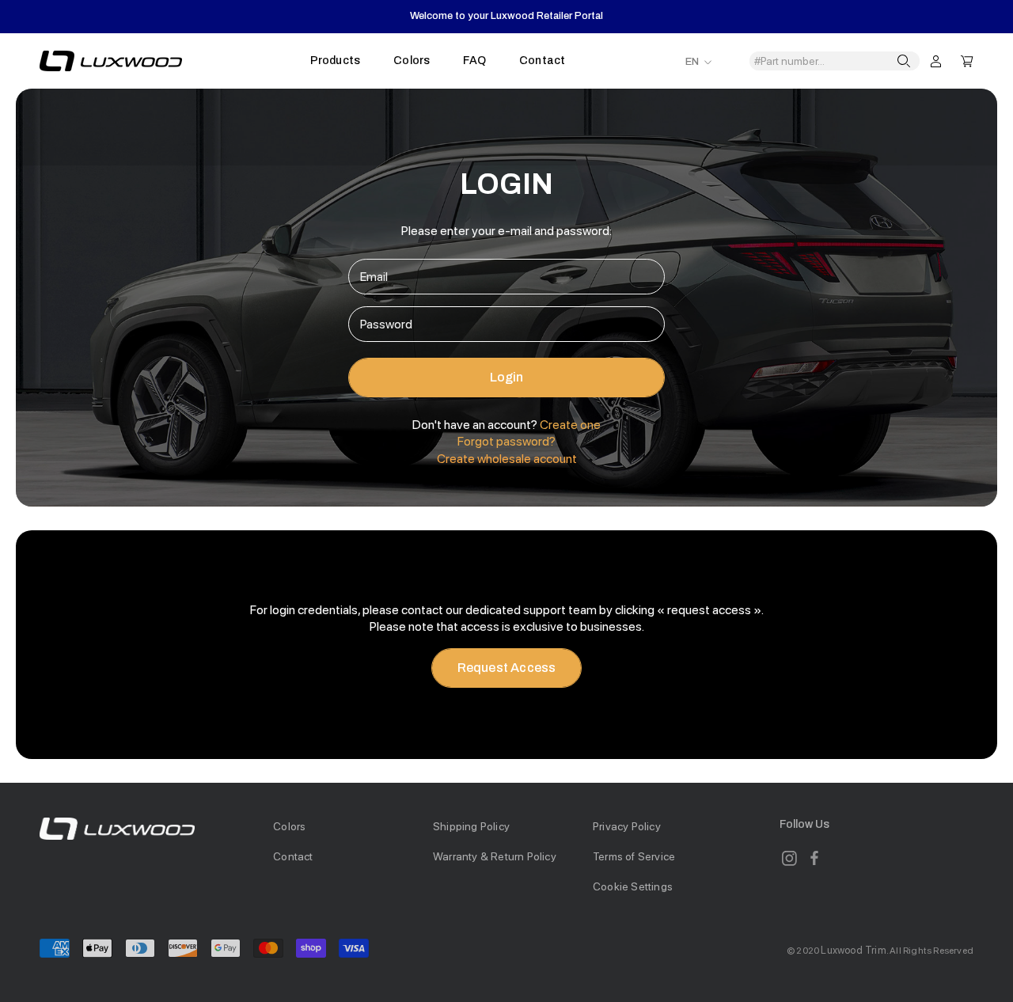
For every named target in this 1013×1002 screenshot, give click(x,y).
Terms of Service (634, 856)
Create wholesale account (507, 458)
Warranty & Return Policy (494, 856)
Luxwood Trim (853, 950)
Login (507, 377)
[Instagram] (789, 857)
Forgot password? (506, 441)
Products (335, 60)
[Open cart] (967, 60)
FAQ (474, 60)
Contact (542, 60)
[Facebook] (814, 857)
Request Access (506, 667)
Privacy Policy (627, 826)
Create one (570, 424)
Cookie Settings (633, 886)
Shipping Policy (471, 826)
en (692, 61)
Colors (411, 60)
